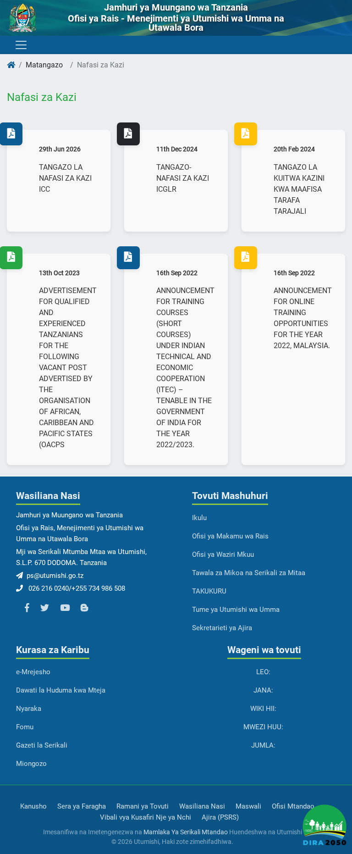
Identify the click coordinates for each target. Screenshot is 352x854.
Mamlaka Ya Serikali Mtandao (185, 832)
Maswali (248, 806)
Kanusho (33, 806)
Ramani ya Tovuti (142, 806)
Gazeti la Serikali (41, 745)
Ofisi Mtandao (293, 806)
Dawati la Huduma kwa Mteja (60, 690)
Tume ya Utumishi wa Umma (236, 609)
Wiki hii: (263, 708)
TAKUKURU (209, 591)
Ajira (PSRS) (220, 817)
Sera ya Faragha (81, 806)
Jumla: (263, 745)
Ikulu (199, 518)
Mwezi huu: (263, 727)
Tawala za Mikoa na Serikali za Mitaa (248, 573)
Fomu (24, 727)
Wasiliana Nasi (202, 806)
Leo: (263, 672)
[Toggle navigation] (20, 45)
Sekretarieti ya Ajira (222, 628)
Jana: (263, 690)
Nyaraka (28, 708)
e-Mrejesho (33, 672)
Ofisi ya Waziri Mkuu (223, 554)
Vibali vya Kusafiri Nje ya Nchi (145, 817)
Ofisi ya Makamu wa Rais (230, 536)
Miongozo (31, 764)
